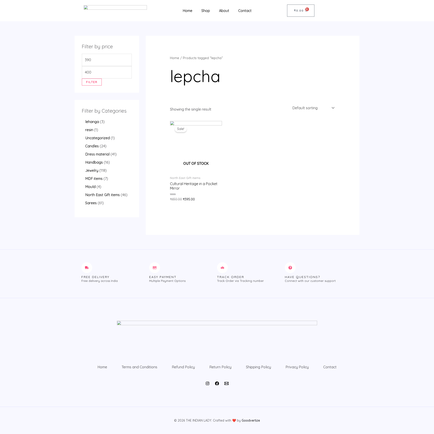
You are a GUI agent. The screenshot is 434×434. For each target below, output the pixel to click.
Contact (245, 10)
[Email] (226, 383)
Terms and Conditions (139, 367)
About (224, 10)
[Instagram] (207, 383)
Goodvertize (251, 420)
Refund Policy (183, 367)
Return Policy (220, 367)
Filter (91, 82)
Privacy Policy (297, 367)
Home (187, 10)
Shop (205, 10)
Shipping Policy (258, 367)
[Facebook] (217, 383)
